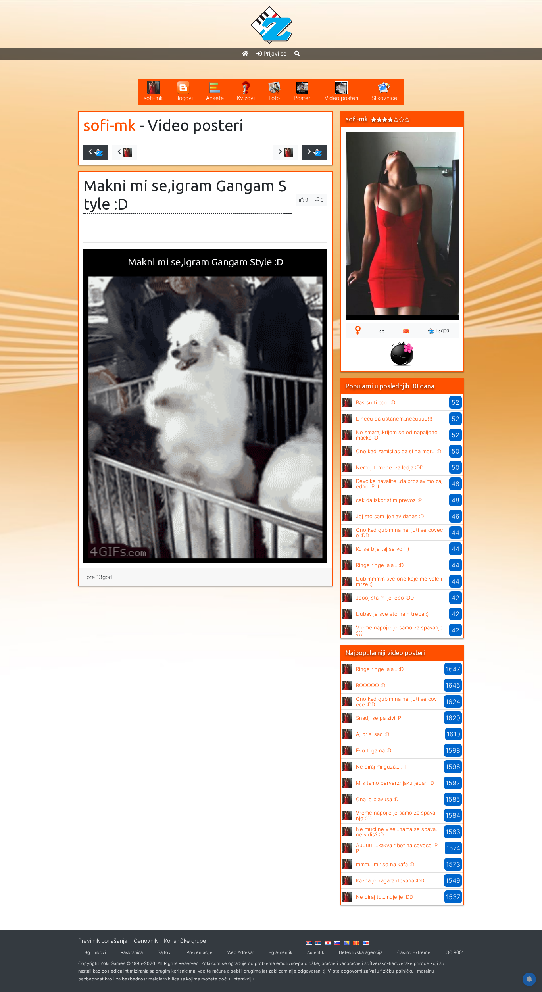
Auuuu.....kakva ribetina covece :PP (397, 848)
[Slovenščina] (337, 942)
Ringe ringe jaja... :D (380, 565)
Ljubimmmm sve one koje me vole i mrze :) (399, 581)
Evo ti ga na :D (373, 750)
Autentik (315, 952)
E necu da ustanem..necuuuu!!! (394, 418)
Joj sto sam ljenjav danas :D (390, 516)
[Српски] (309, 942)
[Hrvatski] (328, 942)
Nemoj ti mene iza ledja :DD (389, 467)
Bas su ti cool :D (375, 402)
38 (382, 330)
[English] (366, 942)
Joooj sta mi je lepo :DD (385, 597)
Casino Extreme (414, 952)
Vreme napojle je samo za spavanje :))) (399, 630)
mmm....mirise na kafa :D (385, 864)
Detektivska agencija (360, 952)
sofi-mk (109, 125)
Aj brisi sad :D (372, 734)
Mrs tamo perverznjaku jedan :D (395, 783)
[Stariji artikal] (314, 152)
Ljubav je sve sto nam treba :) (392, 614)
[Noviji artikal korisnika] (124, 152)
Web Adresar (240, 952)
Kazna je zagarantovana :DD (390, 880)
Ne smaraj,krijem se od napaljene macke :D (397, 435)
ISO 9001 (454, 952)
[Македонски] (356, 942)
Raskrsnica (132, 952)
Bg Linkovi (95, 952)
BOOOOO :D (370, 685)
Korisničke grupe (185, 940)
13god (443, 330)
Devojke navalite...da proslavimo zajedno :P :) (399, 484)
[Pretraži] (297, 53)
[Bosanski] (347, 942)
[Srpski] (318, 942)
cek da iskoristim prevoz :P (389, 500)
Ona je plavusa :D (377, 799)
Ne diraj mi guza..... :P (381, 766)
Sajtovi (165, 952)
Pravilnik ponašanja (102, 940)
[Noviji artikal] (95, 152)
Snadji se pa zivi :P (378, 718)
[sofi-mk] (347, 401)
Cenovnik (146, 940)
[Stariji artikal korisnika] (285, 152)
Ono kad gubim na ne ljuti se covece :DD (399, 532)
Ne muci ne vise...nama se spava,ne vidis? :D (396, 832)
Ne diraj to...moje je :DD (384, 897)
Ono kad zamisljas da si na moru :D (398, 451)
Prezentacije (199, 952)
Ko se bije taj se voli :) (382, 549)
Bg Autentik (280, 952)
